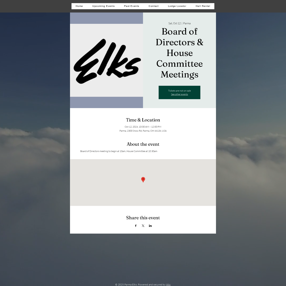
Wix (168, 284)
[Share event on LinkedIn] (150, 226)
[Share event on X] (143, 226)
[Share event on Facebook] (135, 226)
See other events (179, 94)
